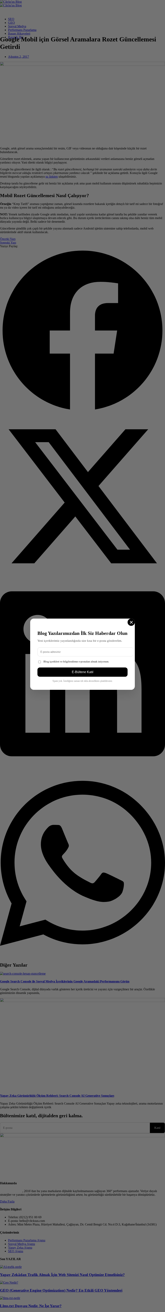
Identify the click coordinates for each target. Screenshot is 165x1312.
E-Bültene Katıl (82, 672)
